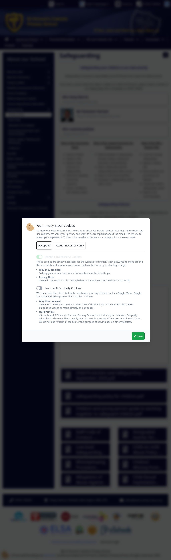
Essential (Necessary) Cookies (63, 257)
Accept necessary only (70, 245)
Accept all (44, 245)
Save (139, 336)
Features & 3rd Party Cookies (62, 288)
